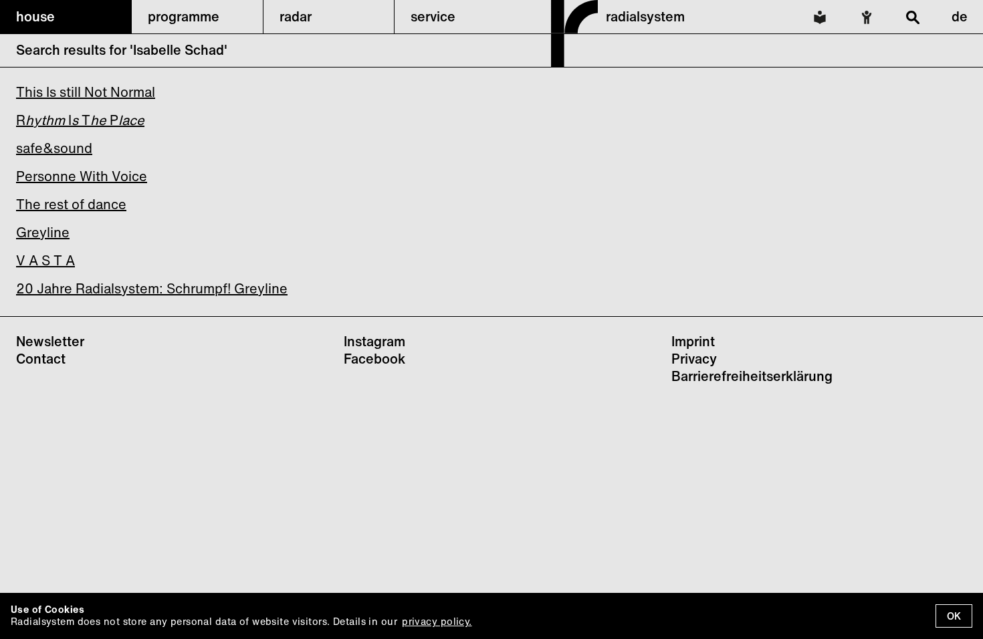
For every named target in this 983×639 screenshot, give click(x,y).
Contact (41, 358)
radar (296, 16)
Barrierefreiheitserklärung (752, 376)
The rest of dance (71, 204)
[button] (65, 16)
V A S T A (45, 260)
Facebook (374, 358)
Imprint (693, 341)
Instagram (374, 341)
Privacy (694, 358)
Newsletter (50, 341)
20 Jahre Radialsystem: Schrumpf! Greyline (152, 288)
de (960, 16)
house (35, 16)
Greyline (43, 232)
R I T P (80, 120)
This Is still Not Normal (85, 92)
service (433, 16)
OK (954, 616)
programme (183, 16)
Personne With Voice (81, 176)
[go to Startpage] (574, 63)
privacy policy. (436, 621)
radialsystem (645, 16)
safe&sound (54, 148)
